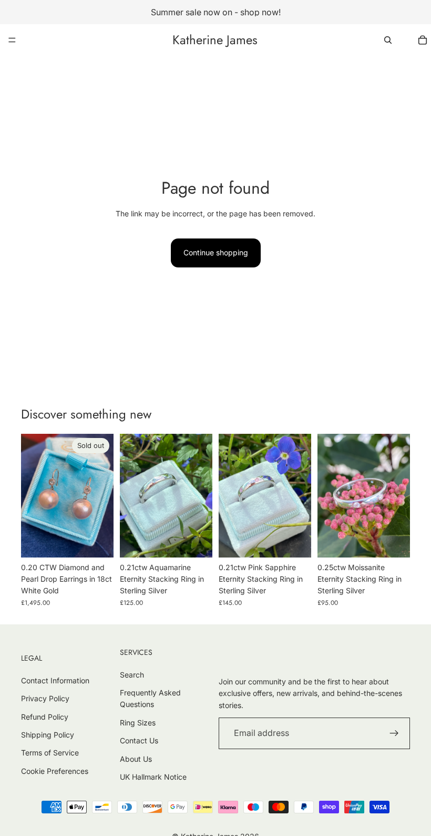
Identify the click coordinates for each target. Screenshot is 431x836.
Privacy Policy (45, 698)
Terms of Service (50, 752)
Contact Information (55, 680)
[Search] (387, 40)
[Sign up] (394, 733)
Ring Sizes (138, 722)
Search (132, 674)
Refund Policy (44, 716)
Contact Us (139, 740)
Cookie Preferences (54, 771)
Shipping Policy (47, 734)
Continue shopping (215, 252)
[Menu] (12, 40)
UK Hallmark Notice (153, 776)
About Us (136, 758)
